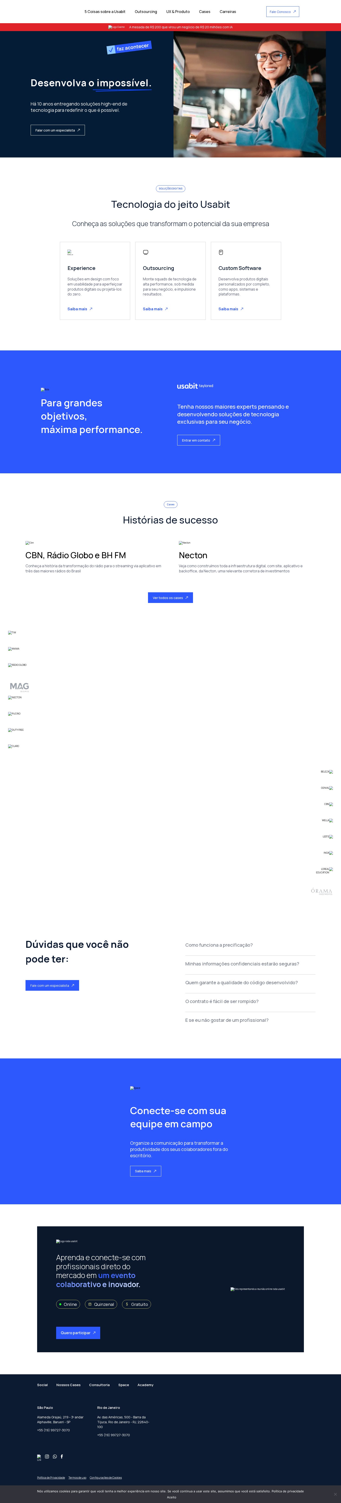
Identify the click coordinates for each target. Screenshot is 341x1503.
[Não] (335, 1494)
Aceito (171, 1497)
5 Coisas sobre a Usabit (105, 11)
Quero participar (75, 1332)
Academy (145, 1384)
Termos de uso (77, 1478)
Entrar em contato (196, 440)
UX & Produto (178, 11)
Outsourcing (146, 11)
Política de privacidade (288, 1491)
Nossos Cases (68, 1384)
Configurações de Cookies (106, 1478)
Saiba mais (77, 308)
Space (123, 1384)
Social (42, 1384)
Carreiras (228, 11)
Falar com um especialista (55, 130)
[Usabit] (55, 12)
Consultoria (99, 1384)
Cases (204, 11)
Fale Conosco (280, 12)
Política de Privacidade (51, 1478)
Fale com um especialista (49, 985)
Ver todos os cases (168, 598)
